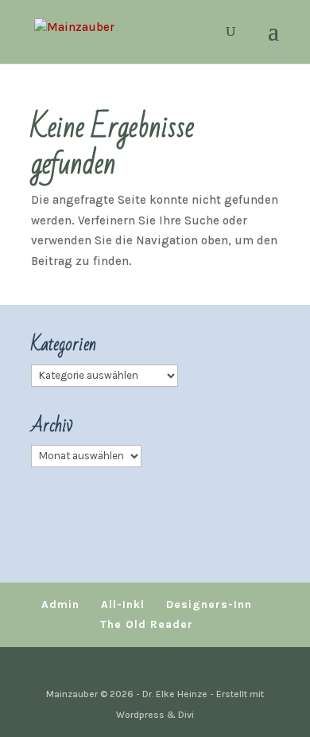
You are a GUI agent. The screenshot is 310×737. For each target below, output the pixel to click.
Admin (60, 604)
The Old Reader (146, 624)
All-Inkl (123, 604)
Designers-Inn (209, 604)
